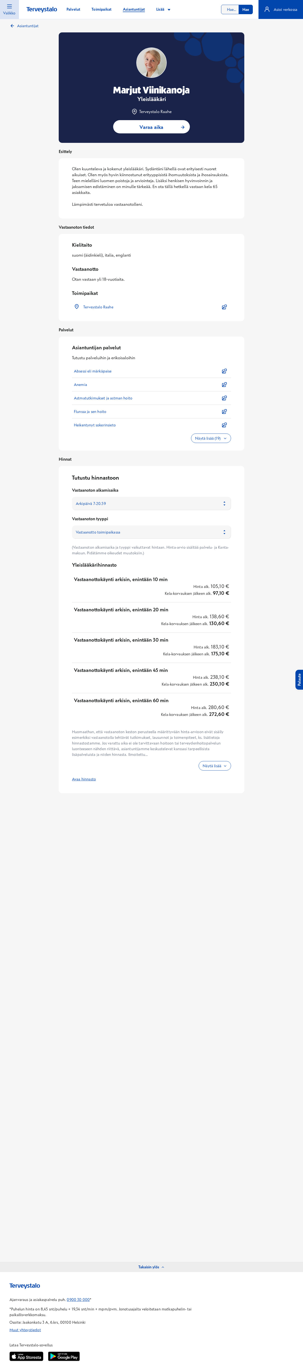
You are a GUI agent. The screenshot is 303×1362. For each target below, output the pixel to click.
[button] (151, 307)
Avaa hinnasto (84, 779)
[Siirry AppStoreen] (26, 1356)
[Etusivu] (42, 10)
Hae (245, 9)
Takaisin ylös (148, 1267)
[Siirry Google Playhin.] (64, 1356)
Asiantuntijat (28, 25)
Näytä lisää (212, 765)
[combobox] (237, 9)
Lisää (160, 9)
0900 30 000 (78, 1299)
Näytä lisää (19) (208, 438)
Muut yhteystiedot (25, 1329)
